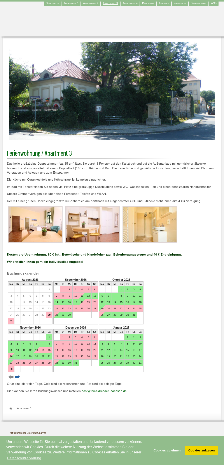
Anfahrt (164, 3)
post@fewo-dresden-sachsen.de (104, 391)
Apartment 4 (130, 3)
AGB (214, 3)
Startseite (52, 3)
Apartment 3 (110, 3)
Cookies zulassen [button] (201, 450)
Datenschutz (198, 3)
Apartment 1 (71, 3)
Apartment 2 (90, 3)
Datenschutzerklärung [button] (24, 458)
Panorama (148, 3)
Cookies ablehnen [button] (167, 450)
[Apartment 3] (35, 224)
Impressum (180, 3)
